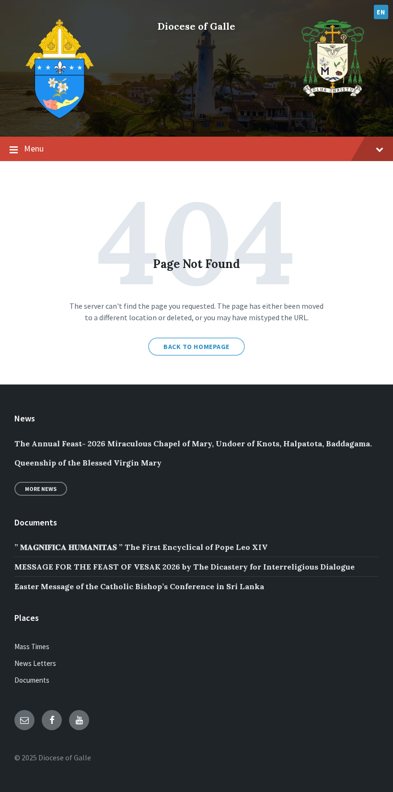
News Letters (35, 663)
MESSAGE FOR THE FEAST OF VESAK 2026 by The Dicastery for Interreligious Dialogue (184, 566)
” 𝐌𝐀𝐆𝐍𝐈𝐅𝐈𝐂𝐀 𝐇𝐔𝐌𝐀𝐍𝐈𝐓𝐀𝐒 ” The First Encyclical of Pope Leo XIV (140, 547)
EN (381, 12)
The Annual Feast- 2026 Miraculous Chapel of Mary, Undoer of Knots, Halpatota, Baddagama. (193, 443)
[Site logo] (60, 118)
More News (41, 488)
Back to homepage (196, 346)
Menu (34, 148)
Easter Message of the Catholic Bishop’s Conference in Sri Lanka (139, 586)
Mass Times (31, 646)
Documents (31, 680)
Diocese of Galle (196, 26)
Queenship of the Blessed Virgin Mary (88, 462)
